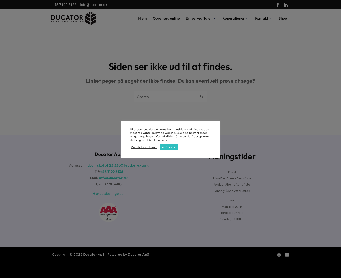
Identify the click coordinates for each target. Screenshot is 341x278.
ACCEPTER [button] (169, 147)
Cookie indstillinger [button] (144, 147)
